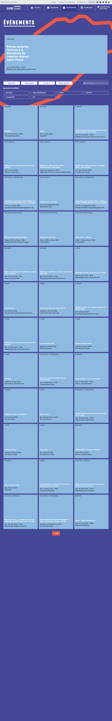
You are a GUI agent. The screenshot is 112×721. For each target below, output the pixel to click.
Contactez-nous (82, 2)
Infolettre (91, 2)
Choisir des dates (64, 83)
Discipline (9, 92)
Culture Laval (13, 2)
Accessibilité (10, 97)
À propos (53, 2)
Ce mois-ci (46, 83)
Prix (34, 97)
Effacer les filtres (11, 101)
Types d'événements (39, 92)
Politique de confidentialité (67, 2)
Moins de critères (12, 88)
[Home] (13, 7)
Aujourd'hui (11, 83)
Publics (61, 92)
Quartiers (89, 92)
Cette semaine (29, 83)
